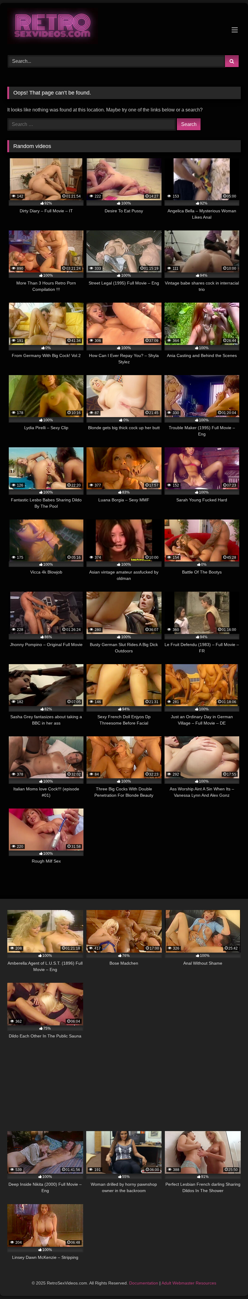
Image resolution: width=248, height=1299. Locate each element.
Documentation (143, 1283)
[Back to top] (229, 1281)
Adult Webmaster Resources (189, 1283)
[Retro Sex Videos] (124, 27)
